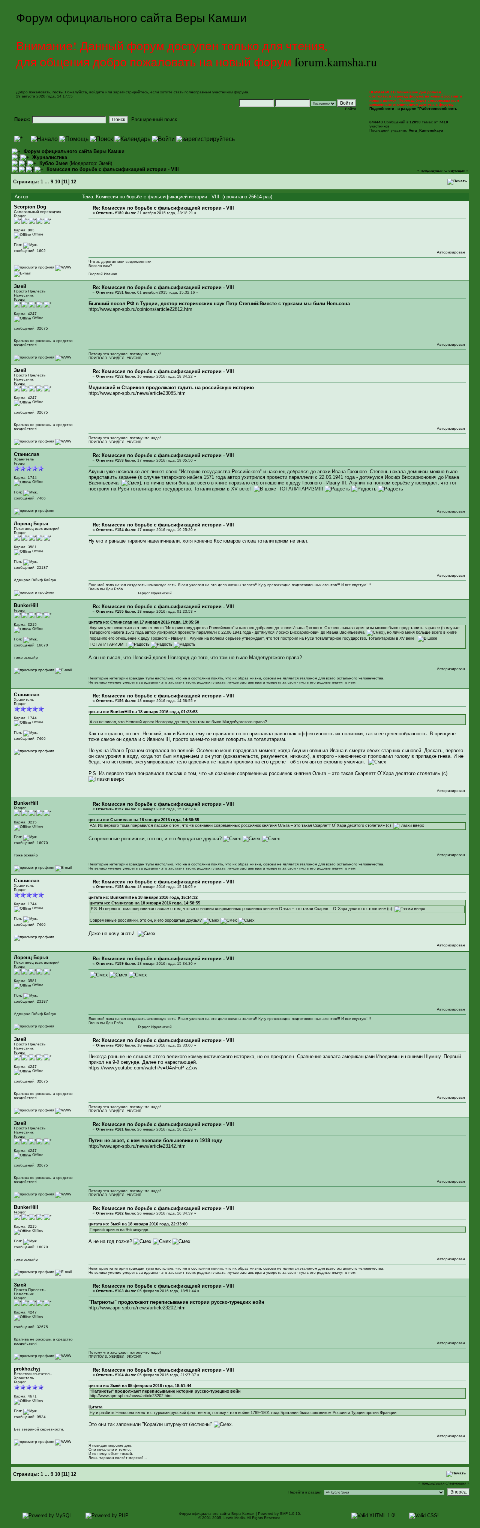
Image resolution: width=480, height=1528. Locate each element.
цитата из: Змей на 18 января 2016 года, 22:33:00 (138, 1224)
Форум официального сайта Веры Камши (74, 151)
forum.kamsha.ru (335, 62)
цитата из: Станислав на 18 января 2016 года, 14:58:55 (143, 819)
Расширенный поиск (154, 119)
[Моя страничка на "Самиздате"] (63, 267)
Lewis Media (234, 1518)
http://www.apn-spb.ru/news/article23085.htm (137, 393)
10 (57, 181)
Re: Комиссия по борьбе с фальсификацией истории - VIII (163, 208)
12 (73, 181)
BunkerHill (26, 605)
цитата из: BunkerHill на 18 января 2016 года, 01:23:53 (143, 711)
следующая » (456, 170)
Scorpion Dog (30, 207)
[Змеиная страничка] (63, 357)
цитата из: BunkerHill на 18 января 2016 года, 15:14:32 (143, 897)
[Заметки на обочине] (63, 1442)
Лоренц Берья (31, 523)
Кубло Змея (53, 163)
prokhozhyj (27, 1369)
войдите (96, 92)
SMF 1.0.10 (290, 1514)
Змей (105, 163)
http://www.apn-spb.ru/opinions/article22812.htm (140, 309)
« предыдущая (430, 170)
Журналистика (49, 157)
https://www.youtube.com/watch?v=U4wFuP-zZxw (142, 1068)
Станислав (26, 454)
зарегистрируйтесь (130, 92)
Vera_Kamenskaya (426, 130)
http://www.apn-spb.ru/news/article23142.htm (137, 1146)
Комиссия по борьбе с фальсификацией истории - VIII (112, 169)
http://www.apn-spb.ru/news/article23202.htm (137, 1308)
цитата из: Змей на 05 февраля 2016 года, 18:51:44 (139, 1385)
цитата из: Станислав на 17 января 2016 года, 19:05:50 (143, 622)
